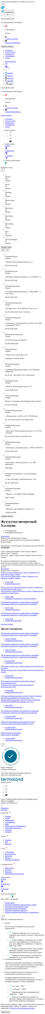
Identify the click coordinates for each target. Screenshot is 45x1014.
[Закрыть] (3, 917)
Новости (8, 858)
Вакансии (8, 872)
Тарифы (8, 816)
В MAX (8, 146)
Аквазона (8, 830)
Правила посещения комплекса (16, 910)
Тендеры (8, 870)
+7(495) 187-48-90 (11, 39)
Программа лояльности (13, 828)
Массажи (8, 844)
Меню (10, 84)
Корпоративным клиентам (14, 874)
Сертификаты (10, 56)
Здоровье (8, 832)
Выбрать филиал (7, 516)
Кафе (7, 824)
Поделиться (5, 536)
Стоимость (9, 50)
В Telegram (9, 156)
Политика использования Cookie (16, 906)
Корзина (10, 78)
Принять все (6, 1012)
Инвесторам (9, 868)
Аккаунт (10, 81)
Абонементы (9, 54)
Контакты (8, 856)
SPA (6, 842)
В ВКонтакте (9, 151)
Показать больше (7, 624)
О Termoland (9, 852)
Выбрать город (6, 247)
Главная (10, 73)
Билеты (10, 76)
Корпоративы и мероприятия (15, 826)
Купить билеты (10, 61)
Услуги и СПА (10, 52)
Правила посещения (12, 860)
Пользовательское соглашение (16, 908)
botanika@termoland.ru (13, 43)
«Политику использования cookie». (22, 1008)
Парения (8, 840)
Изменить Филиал (7, 46)
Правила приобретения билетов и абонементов (22, 912)
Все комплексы (10, 854)
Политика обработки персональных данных (21, 905)
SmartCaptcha (9, 903)
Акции (7, 58)
